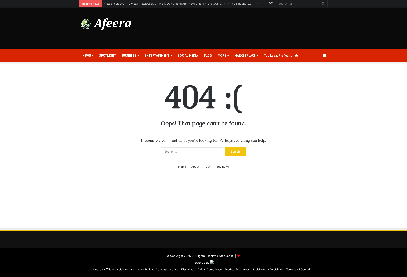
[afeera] (106, 24)
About (195, 166)
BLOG (208, 55)
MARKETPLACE (245, 55)
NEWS (86, 55)
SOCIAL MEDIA (188, 55)
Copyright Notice (167, 269)
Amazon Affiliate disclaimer (110, 269)
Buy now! (222, 166)
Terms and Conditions (300, 269)
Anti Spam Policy (142, 269)
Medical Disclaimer (237, 269)
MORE (222, 55)
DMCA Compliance (210, 269)
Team (207, 166)
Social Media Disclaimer (267, 269)
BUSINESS (129, 55)
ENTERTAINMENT (157, 55)
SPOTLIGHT (107, 55)
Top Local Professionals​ (281, 55)
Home (182, 166)
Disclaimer (188, 269)
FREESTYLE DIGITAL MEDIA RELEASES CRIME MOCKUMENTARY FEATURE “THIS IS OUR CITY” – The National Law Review (183, 3)
